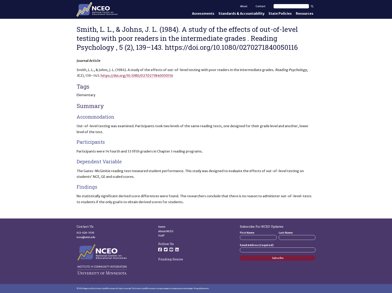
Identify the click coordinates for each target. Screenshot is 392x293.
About (243, 6)
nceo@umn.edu (86, 237)
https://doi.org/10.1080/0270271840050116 (137, 76)
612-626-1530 (85, 232)
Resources (304, 13)
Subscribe (278, 258)
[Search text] (291, 6)
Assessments (203, 13)
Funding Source (170, 259)
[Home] (97, 9)
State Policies (280, 13)
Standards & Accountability (241, 13)
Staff (161, 235)
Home (161, 226)
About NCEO (165, 231)
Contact (260, 6)
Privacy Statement (201, 288)
